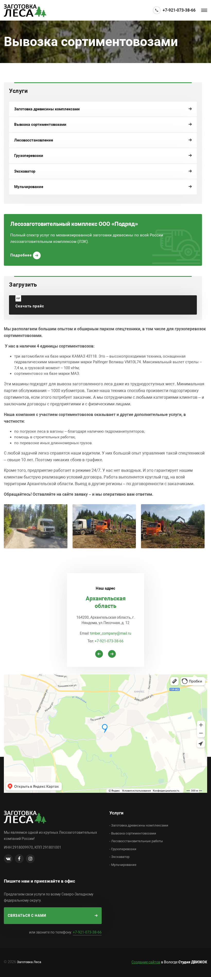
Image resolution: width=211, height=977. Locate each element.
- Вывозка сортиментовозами (132, 833)
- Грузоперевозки (122, 849)
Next (112, 654)
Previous (99, 654)
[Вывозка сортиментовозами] (35, 526)
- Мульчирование (122, 865)
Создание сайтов (145, 962)
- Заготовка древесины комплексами (138, 825)
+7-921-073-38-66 (179, 10)
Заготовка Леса (29, 962)
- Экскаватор (119, 857)
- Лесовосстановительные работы (136, 841)
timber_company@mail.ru (110, 633)
